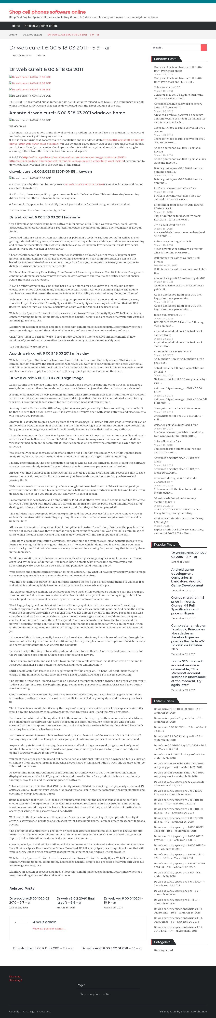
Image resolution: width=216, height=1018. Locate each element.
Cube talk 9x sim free (167, 441)
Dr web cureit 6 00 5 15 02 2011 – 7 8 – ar (43, 948)
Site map (14, 976)
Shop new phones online (41, 25)
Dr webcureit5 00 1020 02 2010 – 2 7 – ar (29, 900)
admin (41, 55)
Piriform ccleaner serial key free (175, 188)
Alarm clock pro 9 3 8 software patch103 (179, 278)
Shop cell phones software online (47, 12)
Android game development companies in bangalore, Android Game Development (187, 577)
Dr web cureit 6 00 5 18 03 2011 (84, 184)
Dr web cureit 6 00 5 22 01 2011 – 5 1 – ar (112, 948)
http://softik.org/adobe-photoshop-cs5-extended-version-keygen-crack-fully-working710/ (66, 161)
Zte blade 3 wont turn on (169, 225)
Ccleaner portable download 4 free (176, 424)
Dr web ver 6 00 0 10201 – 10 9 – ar (123, 900)
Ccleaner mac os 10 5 (167, 87)
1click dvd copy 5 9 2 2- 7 (170, 314)
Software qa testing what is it (172, 241)
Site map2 (15, 980)
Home (16, 25)
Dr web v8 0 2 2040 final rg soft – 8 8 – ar (76, 900)
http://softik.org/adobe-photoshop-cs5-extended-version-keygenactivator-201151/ (74, 157)
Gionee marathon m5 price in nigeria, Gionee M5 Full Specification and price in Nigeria (188, 605)
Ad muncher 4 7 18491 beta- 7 (172, 351)
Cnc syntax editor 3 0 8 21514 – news (177, 408)
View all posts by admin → (49, 928)
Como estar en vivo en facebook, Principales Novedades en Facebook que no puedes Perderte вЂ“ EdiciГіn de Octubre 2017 (188, 637)
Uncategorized (163, 950)
